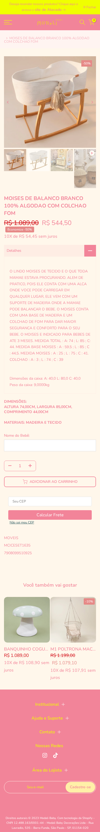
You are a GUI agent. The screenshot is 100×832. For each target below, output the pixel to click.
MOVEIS (11, 537)
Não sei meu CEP (22, 522)
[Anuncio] (44, 7)
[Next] (92, 102)
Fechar (91, 7)
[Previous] (8, 102)
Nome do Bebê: (17, 435)
